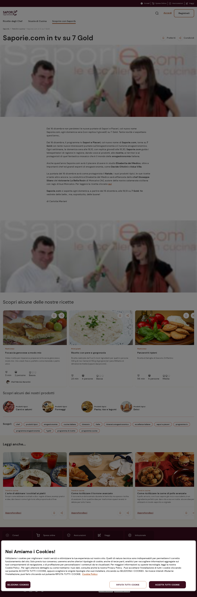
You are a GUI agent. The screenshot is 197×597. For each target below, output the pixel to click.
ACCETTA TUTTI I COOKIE (167, 584)
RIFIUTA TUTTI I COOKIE (127, 584)
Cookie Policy (90, 574)
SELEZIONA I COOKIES (18, 584)
